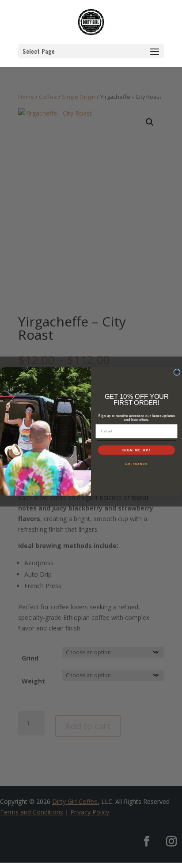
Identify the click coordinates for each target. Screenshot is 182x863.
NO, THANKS (136, 463)
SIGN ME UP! (136, 450)
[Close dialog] (177, 372)
